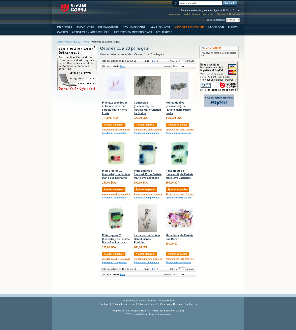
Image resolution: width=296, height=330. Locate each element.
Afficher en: (107, 66)
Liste (122, 66)
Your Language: (216, 20)
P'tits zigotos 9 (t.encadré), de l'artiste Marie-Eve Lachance (147, 174)
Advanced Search (147, 304)
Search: (176, 3)
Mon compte (175, 14)
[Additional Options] (219, 96)
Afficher (173, 61)
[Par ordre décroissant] (186, 66)
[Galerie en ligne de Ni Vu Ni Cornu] (73, 8)
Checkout (221, 14)
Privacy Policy (166, 300)
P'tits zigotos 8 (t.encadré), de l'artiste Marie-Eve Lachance (179, 174)
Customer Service (146, 300)
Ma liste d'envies (192, 14)
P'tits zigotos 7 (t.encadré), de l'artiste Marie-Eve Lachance (116, 239)
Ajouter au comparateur (114, 133)
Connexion (234, 14)
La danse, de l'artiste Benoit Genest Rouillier (147, 239)
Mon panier (208, 14)
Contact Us (191, 304)
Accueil (60, 41)
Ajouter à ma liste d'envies (116, 129)
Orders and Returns (171, 304)
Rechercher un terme (123, 304)
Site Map (104, 304)
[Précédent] (152, 61)
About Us (128, 300)
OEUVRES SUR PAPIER (78, 41)
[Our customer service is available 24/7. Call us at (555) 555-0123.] (77, 47)
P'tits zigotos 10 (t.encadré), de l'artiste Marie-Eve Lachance (116, 174)
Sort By (167, 66)
